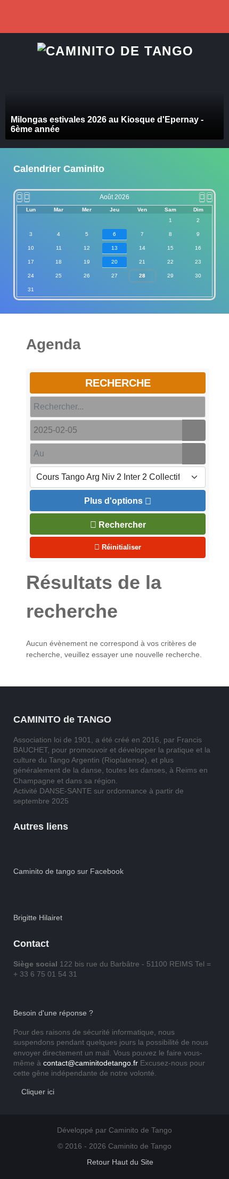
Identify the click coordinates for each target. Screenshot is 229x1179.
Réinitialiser (120, 547)
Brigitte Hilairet (37, 917)
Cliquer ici (36, 1091)
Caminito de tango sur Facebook (68, 871)
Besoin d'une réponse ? (53, 1013)
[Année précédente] (19, 197)
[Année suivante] (209, 197)
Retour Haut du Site (119, 1162)
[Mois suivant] (202, 197)
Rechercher (121, 524)
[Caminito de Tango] (115, 50)
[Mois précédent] (27, 197)
